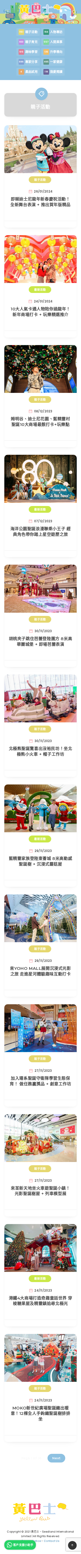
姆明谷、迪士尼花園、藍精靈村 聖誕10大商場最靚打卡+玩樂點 (40, 421)
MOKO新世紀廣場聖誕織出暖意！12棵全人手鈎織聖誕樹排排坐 (40, 1414)
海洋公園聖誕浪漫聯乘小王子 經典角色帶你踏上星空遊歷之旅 (40, 531)
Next (56, 1458)
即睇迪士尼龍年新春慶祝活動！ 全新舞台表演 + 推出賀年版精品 (40, 202)
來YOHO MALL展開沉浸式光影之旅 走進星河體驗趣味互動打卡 (40, 971)
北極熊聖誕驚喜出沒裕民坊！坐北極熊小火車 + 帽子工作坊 (40, 751)
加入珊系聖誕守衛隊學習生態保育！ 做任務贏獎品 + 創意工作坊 (40, 1081)
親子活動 (40, 179)
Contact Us (51, 1541)
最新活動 (40, 289)
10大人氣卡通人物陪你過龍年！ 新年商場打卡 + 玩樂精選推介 (40, 312)
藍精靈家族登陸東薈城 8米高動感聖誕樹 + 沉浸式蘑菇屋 (40, 861)
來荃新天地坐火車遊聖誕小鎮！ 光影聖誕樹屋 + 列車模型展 (40, 1191)
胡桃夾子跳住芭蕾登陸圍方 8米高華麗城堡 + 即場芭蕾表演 (40, 641)
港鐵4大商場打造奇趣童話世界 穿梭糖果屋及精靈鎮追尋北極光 (40, 1301)
